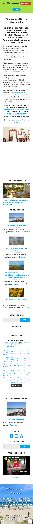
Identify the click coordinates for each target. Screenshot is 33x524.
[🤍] (20, 373)
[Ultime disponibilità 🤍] (13, 373)
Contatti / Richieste (20, 515)
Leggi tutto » (12, 233)
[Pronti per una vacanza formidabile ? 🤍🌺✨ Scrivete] (6, 352)
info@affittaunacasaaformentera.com (16, 109)
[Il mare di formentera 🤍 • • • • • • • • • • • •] (20, 380)
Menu (17, 9)
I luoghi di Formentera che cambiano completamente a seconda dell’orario (16, 275)
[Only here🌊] (6, 380)
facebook (25, 120)
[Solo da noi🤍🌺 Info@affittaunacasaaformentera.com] (6, 359)
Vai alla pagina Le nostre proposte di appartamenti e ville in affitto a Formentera (15, 202)
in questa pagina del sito (17, 93)
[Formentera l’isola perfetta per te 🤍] (27, 373)
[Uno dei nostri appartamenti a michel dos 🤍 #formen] (6, 373)
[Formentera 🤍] (27, 366)
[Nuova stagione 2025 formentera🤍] (6, 366)
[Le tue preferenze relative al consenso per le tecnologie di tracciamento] (30, 521)
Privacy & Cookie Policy (12, 517)
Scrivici (8, 515)
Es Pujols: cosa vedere (16, 225)
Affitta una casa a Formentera (16, 3)
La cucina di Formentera (16, 300)
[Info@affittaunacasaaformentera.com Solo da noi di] (20, 352)
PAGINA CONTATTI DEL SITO (16, 114)
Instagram (18, 120)
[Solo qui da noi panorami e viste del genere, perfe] (13, 359)
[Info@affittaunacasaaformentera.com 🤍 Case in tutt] (27, 352)
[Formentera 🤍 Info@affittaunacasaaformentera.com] (27, 359)
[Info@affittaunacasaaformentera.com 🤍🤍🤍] (13, 352)
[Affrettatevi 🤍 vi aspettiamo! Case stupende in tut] (13, 366)
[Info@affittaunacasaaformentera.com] (20, 366)
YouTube (16, 122)
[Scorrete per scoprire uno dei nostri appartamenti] (20, 359)
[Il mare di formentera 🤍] (13, 380)
